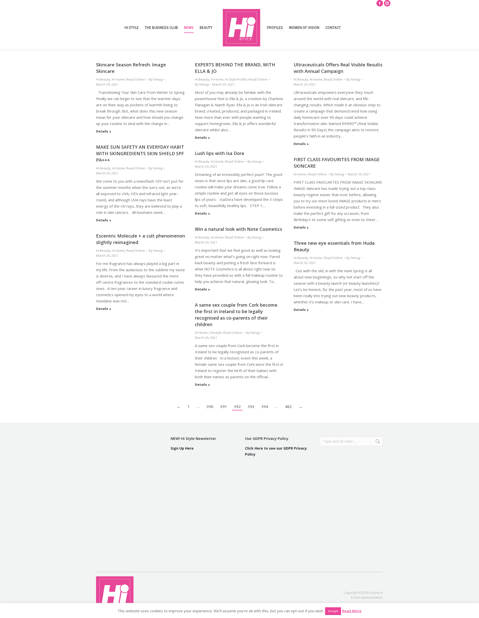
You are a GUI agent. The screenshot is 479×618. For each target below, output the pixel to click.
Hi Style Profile (236, 79)
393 (251, 406)
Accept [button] (333, 611)
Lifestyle (215, 332)
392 (237, 406)
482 (288, 406)
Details (102, 131)
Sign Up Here (182, 448)
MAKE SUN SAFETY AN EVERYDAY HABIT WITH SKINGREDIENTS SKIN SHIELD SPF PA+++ (140, 153)
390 (210, 406)
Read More (351, 610)
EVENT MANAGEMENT (367, 597)
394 (264, 406)
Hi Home (118, 79)
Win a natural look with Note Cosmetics (238, 229)
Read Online (135, 79)
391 (223, 406)
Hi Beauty (103, 79)
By (155, 79)
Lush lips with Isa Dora (219, 153)
